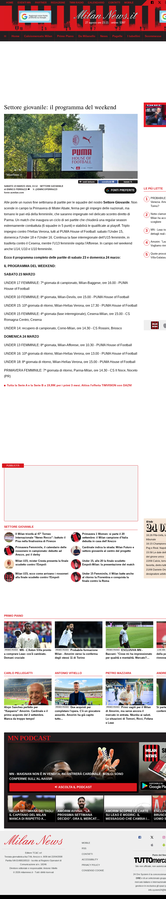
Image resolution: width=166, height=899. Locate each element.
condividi (107, 182)
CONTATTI (114, 2)
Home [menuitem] (15, 36)
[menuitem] (5, 36)
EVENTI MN (24, 2)
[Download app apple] (152, 845)
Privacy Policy (91, 865)
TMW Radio (76, 2)
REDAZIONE (58, 2)
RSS (84, 848)
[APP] (155, 324)
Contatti (87, 854)
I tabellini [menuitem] (133, 36)
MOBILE (129, 2)
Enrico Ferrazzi (17, 189)
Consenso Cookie (93, 870)
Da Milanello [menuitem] (86, 36)
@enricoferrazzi (46, 189)
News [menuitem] (104, 36)
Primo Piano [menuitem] (65, 36)
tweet (127, 182)
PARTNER (41, 2)
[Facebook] (152, 3)
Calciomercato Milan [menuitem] (38, 36)
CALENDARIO (96, 2)
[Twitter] (159, 3)
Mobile (86, 843)
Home (9, 2)
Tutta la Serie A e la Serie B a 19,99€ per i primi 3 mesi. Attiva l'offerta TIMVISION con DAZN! (69, 385)
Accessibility (90, 859)
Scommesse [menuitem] (153, 36)
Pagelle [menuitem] (117, 36)
